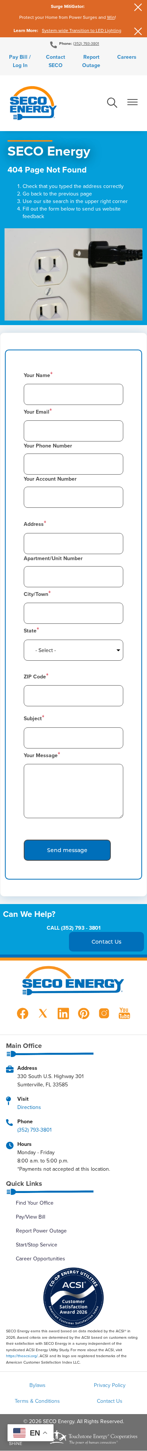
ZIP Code (35, 676)
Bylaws (37, 1385)
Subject (33, 718)
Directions (29, 1107)
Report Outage (91, 61)
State (30, 630)
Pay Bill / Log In (20, 61)
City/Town (36, 594)
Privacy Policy (110, 1385)
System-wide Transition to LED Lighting (81, 30)
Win (111, 17)
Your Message (41, 755)
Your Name (37, 375)
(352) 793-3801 (86, 43)
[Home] (33, 103)
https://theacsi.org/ (22, 1355)
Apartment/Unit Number (53, 558)
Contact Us (109, 1401)
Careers (126, 57)
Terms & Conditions (37, 1401)
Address (34, 524)
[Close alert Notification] (138, 7)
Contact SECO (55, 61)
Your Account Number (50, 479)
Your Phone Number (48, 445)
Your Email (36, 411)
